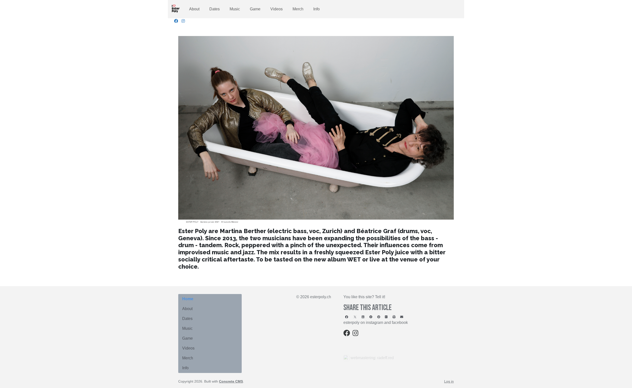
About (194, 9)
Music (235, 9)
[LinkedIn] (363, 316)
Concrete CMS (231, 381)
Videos (276, 9)
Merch (298, 9)
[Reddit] (370, 316)
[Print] (394, 316)
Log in (449, 381)
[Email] (401, 316)
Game (255, 9)
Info (316, 9)
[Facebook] (176, 21)
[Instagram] (183, 21)
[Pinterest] (378, 316)
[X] (355, 316)
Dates (214, 9)
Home (187, 299)
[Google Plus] (386, 316)
